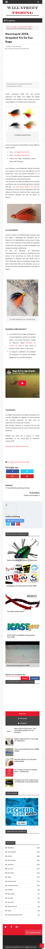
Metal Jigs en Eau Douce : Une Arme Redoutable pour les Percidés (25, 730)
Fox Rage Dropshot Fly (21, 152)
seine (9, 877)
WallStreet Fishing (10, 947)
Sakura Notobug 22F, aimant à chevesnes (22, 560)
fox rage (14, 27)
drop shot (11, 902)
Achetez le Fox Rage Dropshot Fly (16, 446)
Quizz (9, 910)
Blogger (25, 678)
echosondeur (12, 860)
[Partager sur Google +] (12, 476)
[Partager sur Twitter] (27, 471)
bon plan (10, 898)
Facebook (35, 678)
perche (10, 856)
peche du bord (12, 906)
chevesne (10, 864)
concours (10, 869)
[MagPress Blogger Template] (22, 11)
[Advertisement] (22, 65)
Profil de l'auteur (16, 520)
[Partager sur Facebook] (12, 471)
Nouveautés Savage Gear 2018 (18, 665)
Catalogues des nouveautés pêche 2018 (21, 586)
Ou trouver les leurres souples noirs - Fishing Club (25, 770)
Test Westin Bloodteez (15, 611)
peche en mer (12, 881)
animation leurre (13, 885)
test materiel (12, 852)
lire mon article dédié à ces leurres (26, 187)
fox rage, (10, 48)
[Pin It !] (27, 476)
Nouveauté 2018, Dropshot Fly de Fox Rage (19, 37)
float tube (11, 873)
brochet (10, 889)
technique (11, 848)
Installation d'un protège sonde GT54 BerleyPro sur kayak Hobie (26, 781)
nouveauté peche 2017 (15, 915)
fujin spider (11, 894)
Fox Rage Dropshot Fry (22, 155)
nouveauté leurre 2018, (21, 48)
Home (8, 27)
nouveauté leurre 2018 (25, 27)
